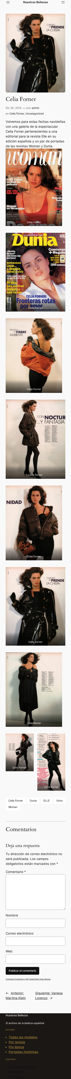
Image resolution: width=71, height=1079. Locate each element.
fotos (59, 800)
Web (9, 951)
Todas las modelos (23, 1037)
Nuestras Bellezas (35, 2)
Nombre (12, 915)
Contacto (16, 1076)
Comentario (16, 872)
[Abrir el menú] (8, 2)
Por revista (17, 1042)
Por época (16, 1047)
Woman (12, 807)
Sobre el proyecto (22, 1067)
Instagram (16, 1072)
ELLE (47, 800)
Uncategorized (34, 113)
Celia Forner (16, 113)
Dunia (33, 800)
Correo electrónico (20, 933)
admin (35, 107)
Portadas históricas (23, 1052)
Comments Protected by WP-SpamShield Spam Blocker (28, 979)
